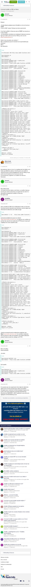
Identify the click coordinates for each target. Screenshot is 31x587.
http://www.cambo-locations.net (8, 219)
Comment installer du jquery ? (11, 526)
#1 (29, 19)
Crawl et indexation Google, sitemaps (17, 459)
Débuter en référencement (14, 490)
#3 (29, 185)
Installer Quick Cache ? (9, 489)
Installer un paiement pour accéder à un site (14, 434)
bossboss (6, 479)
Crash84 (5, 527)
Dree (5, 466)
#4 (29, 203)
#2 (29, 166)
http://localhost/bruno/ (6, 37)
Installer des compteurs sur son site (12, 544)
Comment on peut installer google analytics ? (14, 500)
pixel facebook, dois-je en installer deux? (13, 451)
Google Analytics (10, 446)
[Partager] (28, 19)
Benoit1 (5, 435)
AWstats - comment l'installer (11, 495)
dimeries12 (6, 490)
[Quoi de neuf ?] (26, 2)
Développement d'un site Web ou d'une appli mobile (17, 429)
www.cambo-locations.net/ (10, 334)
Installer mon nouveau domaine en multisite (14, 439)
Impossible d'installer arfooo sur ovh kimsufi (14, 538)
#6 (29, 384)
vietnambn (6, 501)
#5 (29, 346)
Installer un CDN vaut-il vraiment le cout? (13, 483)
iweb (5, 521)
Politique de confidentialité (6, 564)
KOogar (5, 429)
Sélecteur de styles (5, 557)
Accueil (2, 569)
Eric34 (5, 545)
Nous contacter (4, 559)
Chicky (5, 496)
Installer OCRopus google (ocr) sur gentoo (14, 506)
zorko (5, 452)
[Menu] (2, 2)
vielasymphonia (7, 441)
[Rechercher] (29, 2)
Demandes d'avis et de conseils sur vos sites (17, 435)
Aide (2, 566)
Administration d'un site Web (16, 441)
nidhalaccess (6, 459)
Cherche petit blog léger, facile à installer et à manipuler (17, 428)
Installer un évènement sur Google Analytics (14, 445)
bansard (3, 11)
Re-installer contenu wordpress (11, 471)
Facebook (9, 452)
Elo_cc (5, 446)
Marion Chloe (6, 472)
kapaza (5, 507)
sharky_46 (6, 514)
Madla (5, 534)
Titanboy (5, 485)
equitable (6, 540)
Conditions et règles (5, 562)
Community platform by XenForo (13, 584)
